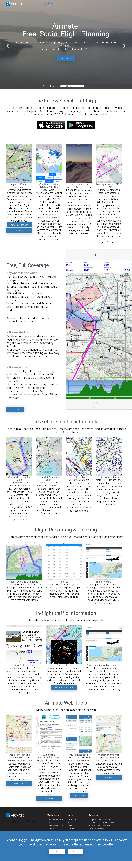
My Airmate (79, 796)
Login (43, 3)
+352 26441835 (106, 819)
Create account (48, 4)
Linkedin (71, 826)
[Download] (51, 128)
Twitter (70, 823)
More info (66, 58)
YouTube (71, 829)
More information (64, 688)
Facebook (72, 819)
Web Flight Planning (19, 784)
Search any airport (49, 799)
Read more (15, 409)
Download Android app (19, 231)
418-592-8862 (109, 823)
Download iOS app (19, 225)
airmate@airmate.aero (101, 826)
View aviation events (109, 778)
